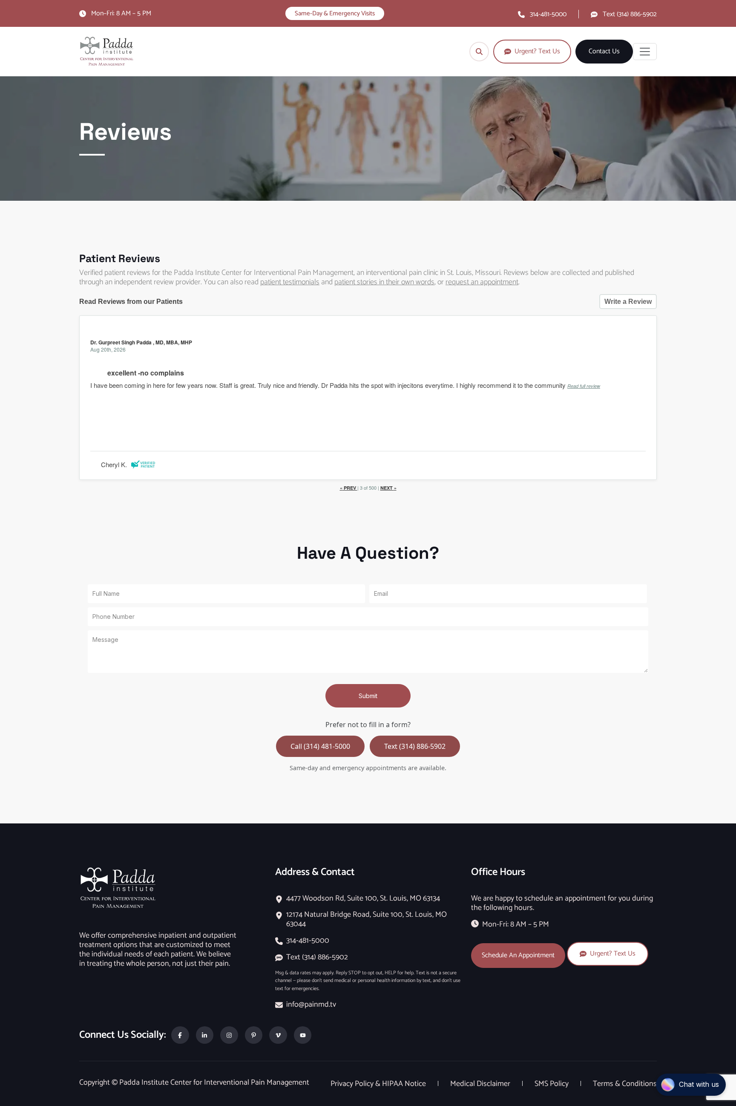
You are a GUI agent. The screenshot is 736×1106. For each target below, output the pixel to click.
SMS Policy (552, 1083)
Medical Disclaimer (481, 1083)
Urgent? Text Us (612, 953)
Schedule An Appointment (518, 955)
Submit (368, 695)
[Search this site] (479, 51)
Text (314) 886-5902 (630, 14)
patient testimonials (289, 282)
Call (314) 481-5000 (320, 746)
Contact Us (604, 51)
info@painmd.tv (311, 1004)
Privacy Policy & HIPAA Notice (379, 1083)
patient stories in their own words (384, 282)
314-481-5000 (548, 14)
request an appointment (482, 282)
